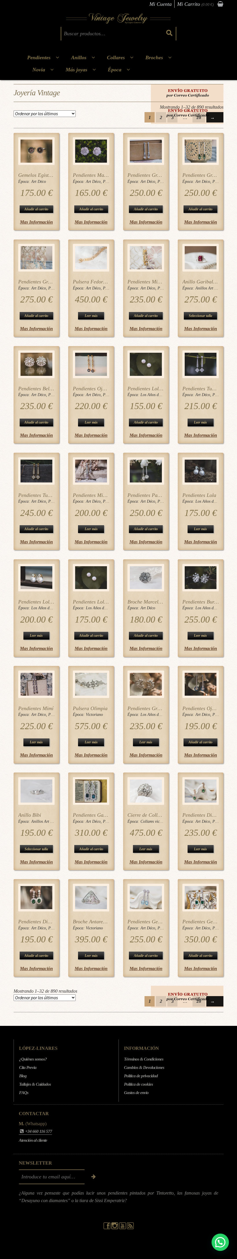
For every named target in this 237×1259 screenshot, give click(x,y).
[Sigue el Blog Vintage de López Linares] (130, 1227)
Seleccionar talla (200, 316)
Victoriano (94, 714)
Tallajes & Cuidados (35, 1084)
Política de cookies (138, 1084)
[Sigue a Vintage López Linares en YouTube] (123, 1227)
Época (114, 70)
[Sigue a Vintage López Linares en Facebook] (107, 1227)
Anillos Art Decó (209, 288)
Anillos (78, 57)
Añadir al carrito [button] (36, 209)
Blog (23, 1076)
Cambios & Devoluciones (144, 1067)
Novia (38, 70)
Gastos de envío (136, 1092)
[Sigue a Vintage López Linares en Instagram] (115, 1227)
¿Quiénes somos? (33, 1059)
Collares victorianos (156, 821)
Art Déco (38, 181)
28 (199, 117)
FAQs (23, 1092)
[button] (220, 1242)
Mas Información (36, 222)
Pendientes (39, 57)
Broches (154, 57)
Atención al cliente (33, 1140)
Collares (116, 57)
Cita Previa (27, 1067)
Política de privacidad (141, 1076)
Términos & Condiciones (143, 1059)
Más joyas (76, 70)
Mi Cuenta (160, 4)
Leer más (91, 316)
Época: (24, 181)
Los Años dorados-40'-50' (161, 395)
